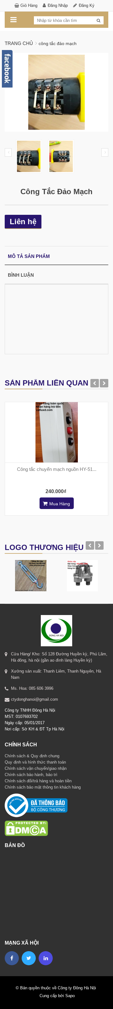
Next (104, 152)
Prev (8, 152)
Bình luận (21, 275)
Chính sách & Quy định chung (32, 756)
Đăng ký (86, 5)
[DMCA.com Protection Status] (26, 820)
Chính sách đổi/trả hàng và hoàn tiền (38, 781)
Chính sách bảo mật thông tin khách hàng (43, 787)
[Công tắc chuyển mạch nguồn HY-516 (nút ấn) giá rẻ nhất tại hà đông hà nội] (56, 432)
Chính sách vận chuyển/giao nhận (36, 768)
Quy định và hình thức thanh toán (35, 762)
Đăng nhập (58, 5)
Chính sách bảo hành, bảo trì (31, 774)
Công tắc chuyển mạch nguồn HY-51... (56, 469)
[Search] (98, 21)
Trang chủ (19, 43)
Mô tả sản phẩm (29, 256)
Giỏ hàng (28, 5)
